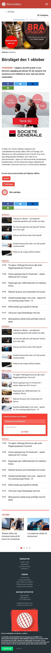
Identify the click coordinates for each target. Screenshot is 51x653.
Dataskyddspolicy (24, 580)
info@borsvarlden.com (25, 603)
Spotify (6, 178)
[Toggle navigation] (46, 4)
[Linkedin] (33, 84)
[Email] (8, 88)
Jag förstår (7, 648)
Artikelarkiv (24, 569)
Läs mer (18, 648)
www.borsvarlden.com (24, 605)
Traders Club (24, 562)
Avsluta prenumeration (25, 586)
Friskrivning (25, 577)
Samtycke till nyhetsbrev (15, 421)
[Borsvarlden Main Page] (11, 4)
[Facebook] (8, 84)
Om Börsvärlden (24, 566)
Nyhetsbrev (24, 564)
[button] (21, 548)
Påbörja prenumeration (24, 584)
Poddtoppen (8, 184)
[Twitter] (20, 84)
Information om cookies (24, 582)
